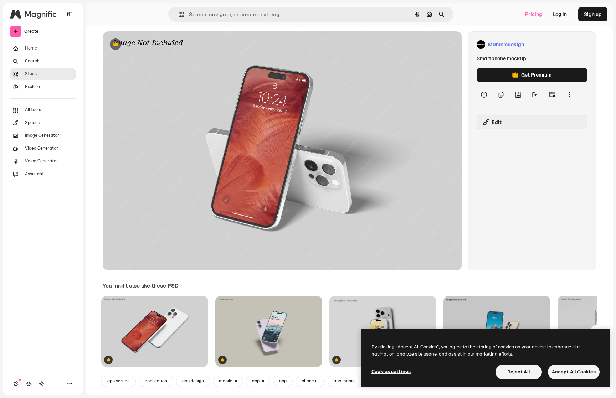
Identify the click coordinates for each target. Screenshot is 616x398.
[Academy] (28, 383)
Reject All (518, 372)
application (156, 381)
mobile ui (228, 381)
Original (148, 44)
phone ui (310, 381)
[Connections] (15, 383)
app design (193, 381)
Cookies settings (391, 371)
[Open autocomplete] (178, 14)
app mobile (345, 381)
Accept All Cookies (574, 372)
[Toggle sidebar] (70, 14)
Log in (560, 14)
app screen (118, 381)
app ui (258, 381)
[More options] (569, 95)
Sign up (593, 14)
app (283, 381)
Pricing (533, 14)
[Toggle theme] (41, 383)
